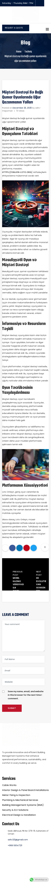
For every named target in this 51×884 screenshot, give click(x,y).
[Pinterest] (26, 548)
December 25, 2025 (22, 107)
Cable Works (9, 785)
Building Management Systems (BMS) (23, 805)
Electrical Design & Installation (19, 815)
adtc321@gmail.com (18, 839)
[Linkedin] (19, 548)
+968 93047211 (15, 845)
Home (18, 51)
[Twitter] (33, 548)
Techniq (28, 51)
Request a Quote (14, 27)
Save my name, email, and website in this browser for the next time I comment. (25, 695)
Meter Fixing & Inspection (16, 795)
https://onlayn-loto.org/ (17, 172)
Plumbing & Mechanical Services (20, 800)
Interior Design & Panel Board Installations (25, 790)
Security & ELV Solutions (15, 810)
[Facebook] (12, 548)
